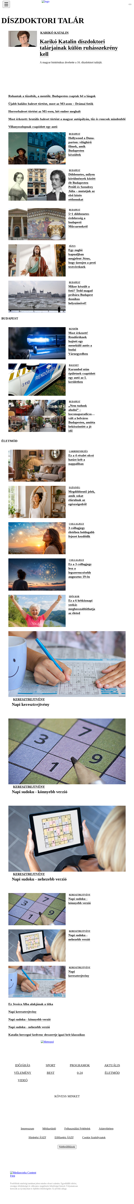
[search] (130, 4)
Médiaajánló (49, 1128)
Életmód (112, 1073)
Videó (23, 1080)
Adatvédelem (106, 1128)
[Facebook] (57, 1107)
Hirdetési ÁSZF (37, 1137)
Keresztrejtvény (29, 699)
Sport (50, 1065)
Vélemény (22, 1073)
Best (50, 1073)
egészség (74, 487)
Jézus (72, 246)
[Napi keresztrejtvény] (30, 709)
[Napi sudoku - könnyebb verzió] (39, 797)
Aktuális (112, 1065)
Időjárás (22, 1065)
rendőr (73, 329)
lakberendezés (78, 451)
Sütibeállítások (67, 1146)
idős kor (74, 596)
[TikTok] (67, 1107)
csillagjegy (76, 524)
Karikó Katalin (54, 32)
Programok (80, 1065)
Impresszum (27, 1128)
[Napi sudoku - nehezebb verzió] (39, 884)
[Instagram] (76, 1107)
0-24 (80, 1073)
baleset (74, 365)
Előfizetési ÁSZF (64, 1137)
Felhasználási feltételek (77, 1128)
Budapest (74, 134)
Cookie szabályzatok (94, 1137)
